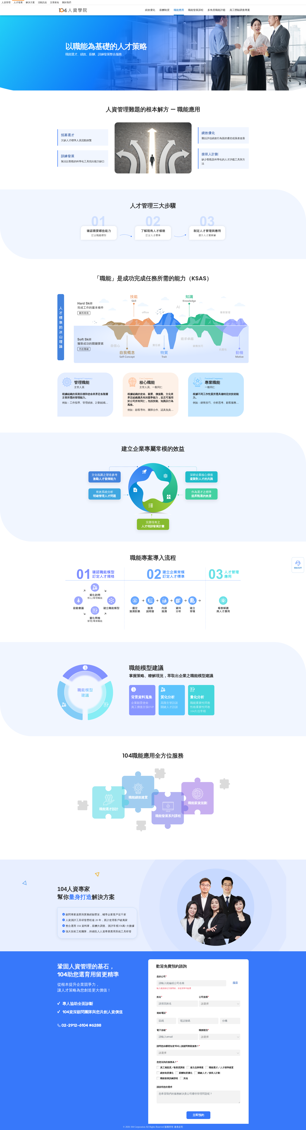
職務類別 (203, 1030)
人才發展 (18, 2)
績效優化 (150, 10)
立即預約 (198, 1115)
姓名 (159, 997)
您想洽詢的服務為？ (167, 1062)
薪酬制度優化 (185, 1073)
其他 (185, 1078)
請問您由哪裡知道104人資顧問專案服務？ (178, 1046)
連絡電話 (161, 1013)
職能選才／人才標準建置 (221, 1067)
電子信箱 (161, 1030)
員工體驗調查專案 (239, 10)
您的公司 (161, 976)
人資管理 (6, 2)
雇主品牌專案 (197, 1067)
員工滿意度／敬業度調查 (172, 1067)
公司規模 (203, 997)
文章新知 (54, 2)
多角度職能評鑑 (216, 10)
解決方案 (30, 2)
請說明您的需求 (164, 1087)
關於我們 (66, 2)
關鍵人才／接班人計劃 (209, 1073)
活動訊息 (42, 2)
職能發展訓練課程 (169, 1078)
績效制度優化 (167, 1073)
